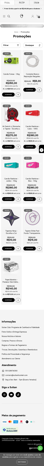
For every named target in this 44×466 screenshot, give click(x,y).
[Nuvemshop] (35, 444)
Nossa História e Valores (11, 336)
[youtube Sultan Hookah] (11, 394)
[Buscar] (9, 16)
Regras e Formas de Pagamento (14, 345)
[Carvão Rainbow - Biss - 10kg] (39, 199)
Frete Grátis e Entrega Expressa (14, 332)
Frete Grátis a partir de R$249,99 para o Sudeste (22, 9)
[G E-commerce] (34, 448)
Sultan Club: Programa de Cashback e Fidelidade (21, 327)
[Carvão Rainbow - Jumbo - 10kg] (18, 199)
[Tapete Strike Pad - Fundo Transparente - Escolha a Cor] (39, 249)
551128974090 (11, 371)
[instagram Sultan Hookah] (4, 394)
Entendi (22, 462)
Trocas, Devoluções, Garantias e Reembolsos (19, 350)
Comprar (8, 147)
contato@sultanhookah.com (16, 375)
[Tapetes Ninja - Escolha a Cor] (18, 249)
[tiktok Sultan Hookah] (18, 394)
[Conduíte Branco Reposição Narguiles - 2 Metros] (39, 90)
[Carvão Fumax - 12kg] (18, 95)
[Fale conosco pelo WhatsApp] (40, 448)
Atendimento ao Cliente (11, 359)
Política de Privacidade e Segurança (16, 354)
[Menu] (4, 16)
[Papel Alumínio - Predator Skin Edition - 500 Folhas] (18, 300)
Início (16, 32)
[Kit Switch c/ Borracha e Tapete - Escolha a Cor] (18, 147)
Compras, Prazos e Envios (12, 341)
